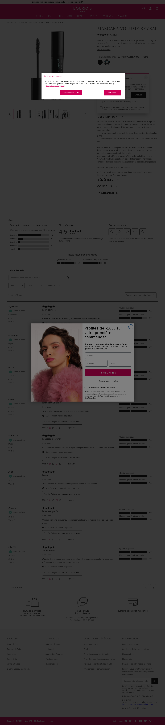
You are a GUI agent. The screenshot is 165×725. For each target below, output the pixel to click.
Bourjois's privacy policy (55, 86)
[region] (83, 86)
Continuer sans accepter (53, 76)
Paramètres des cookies (71, 93)
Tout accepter (112, 93)
